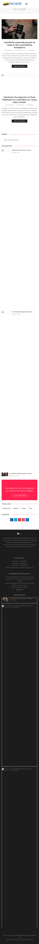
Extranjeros (6, 508)
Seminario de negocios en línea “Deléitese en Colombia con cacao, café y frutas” (19, 99)
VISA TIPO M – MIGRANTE (19, 563)
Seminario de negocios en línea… (22, 769)
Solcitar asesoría (19, 495)
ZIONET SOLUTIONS (27, 939)
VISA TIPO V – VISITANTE (19, 561)
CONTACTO (19, 589)
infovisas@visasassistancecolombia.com (21, 583)
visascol (10, 50)
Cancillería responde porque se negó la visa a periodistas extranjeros (19, 45)
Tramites (15, 508)
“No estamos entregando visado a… (23, 605)
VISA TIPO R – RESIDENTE (19, 565)
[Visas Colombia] (12, 4)
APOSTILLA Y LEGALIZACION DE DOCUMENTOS (19, 567)
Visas (30, 508)
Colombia (31, 50)
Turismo (23, 508)
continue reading (19, 66)
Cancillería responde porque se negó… (21, 598)
